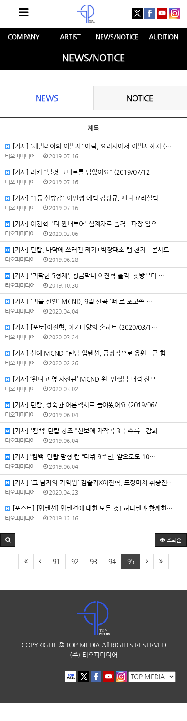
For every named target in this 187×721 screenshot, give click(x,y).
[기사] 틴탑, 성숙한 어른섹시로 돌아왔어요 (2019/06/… (86, 404)
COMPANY (23, 36)
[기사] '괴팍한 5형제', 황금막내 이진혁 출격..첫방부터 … (87, 275)
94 (112, 561)
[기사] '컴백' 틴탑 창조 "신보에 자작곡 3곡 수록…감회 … (87, 430)
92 (75, 561)
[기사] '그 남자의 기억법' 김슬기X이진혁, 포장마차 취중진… (91, 482)
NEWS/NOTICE (117, 36)
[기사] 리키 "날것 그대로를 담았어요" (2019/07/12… (83, 172)
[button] (7, 540)
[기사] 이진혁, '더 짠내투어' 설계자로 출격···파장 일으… (86, 223)
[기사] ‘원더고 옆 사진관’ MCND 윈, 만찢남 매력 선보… (86, 379)
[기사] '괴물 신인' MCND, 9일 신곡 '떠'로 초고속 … (81, 301)
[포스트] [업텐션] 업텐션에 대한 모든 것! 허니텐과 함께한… (91, 508)
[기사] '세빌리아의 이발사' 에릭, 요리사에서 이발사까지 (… (90, 146)
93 (93, 561)
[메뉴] (23, 12)
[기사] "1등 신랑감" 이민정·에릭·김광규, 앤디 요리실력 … (88, 197)
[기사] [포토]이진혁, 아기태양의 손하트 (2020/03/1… (83, 327)
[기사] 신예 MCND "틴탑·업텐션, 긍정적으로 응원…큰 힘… (91, 353)
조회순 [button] (173, 540)
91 (56, 561)
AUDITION (163, 36)
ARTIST (70, 36)
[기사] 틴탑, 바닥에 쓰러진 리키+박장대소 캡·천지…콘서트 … (93, 249)
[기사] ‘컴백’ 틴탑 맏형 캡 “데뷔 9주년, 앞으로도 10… (82, 456)
